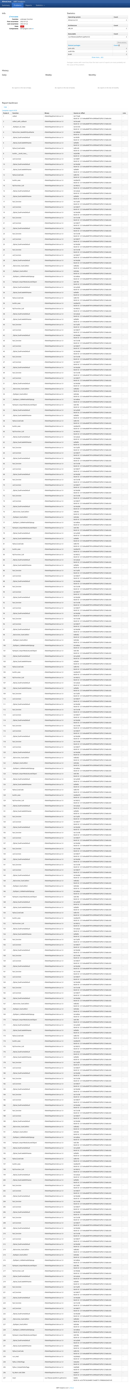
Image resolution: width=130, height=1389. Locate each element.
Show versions (122, 42)
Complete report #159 (9, 110)
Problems (17, 5)
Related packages (74, 45)
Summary (6, 5)
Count (116, 45)
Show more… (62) (97, 57)
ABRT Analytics (13, 1)
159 (5, 107)
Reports (28, 5)
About (72, 1388)
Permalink (14, 17)
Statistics (39, 5)
